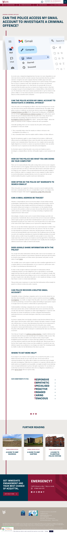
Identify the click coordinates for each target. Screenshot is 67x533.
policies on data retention (34, 334)
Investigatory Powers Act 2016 (20, 119)
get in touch (18, 369)
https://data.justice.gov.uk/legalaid (15, 529)
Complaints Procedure (44, 513)
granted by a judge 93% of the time (41, 191)
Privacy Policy (42, 518)
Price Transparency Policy (50, 518)
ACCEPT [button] (51, 531)
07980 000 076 (39, 488)
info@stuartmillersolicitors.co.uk (46, 515)
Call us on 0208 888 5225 (44, 516)
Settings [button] (46, 531)
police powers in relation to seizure (31, 114)
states (21, 259)
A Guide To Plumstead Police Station (55, 454)
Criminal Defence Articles (11, 14)
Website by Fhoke (55, 520)
